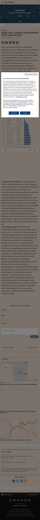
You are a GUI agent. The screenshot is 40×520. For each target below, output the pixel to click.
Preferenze (14, 113)
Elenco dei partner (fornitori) (10, 107)
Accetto (25, 113)
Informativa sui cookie (21, 96)
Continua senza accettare (31, 74)
